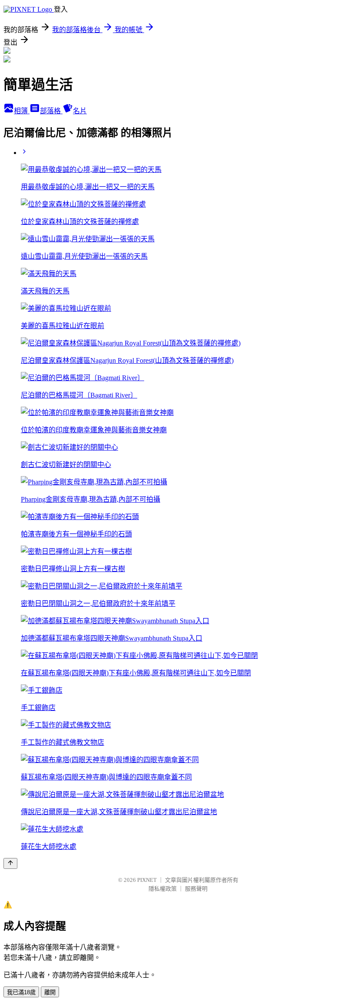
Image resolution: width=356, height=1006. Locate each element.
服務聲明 (196, 888)
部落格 (51, 111)
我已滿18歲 (21, 992)
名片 (80, 111)
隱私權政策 (162, 888)
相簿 (22, 111)
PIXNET (147, 880)
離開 (50, 992)
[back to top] (10, 863)
